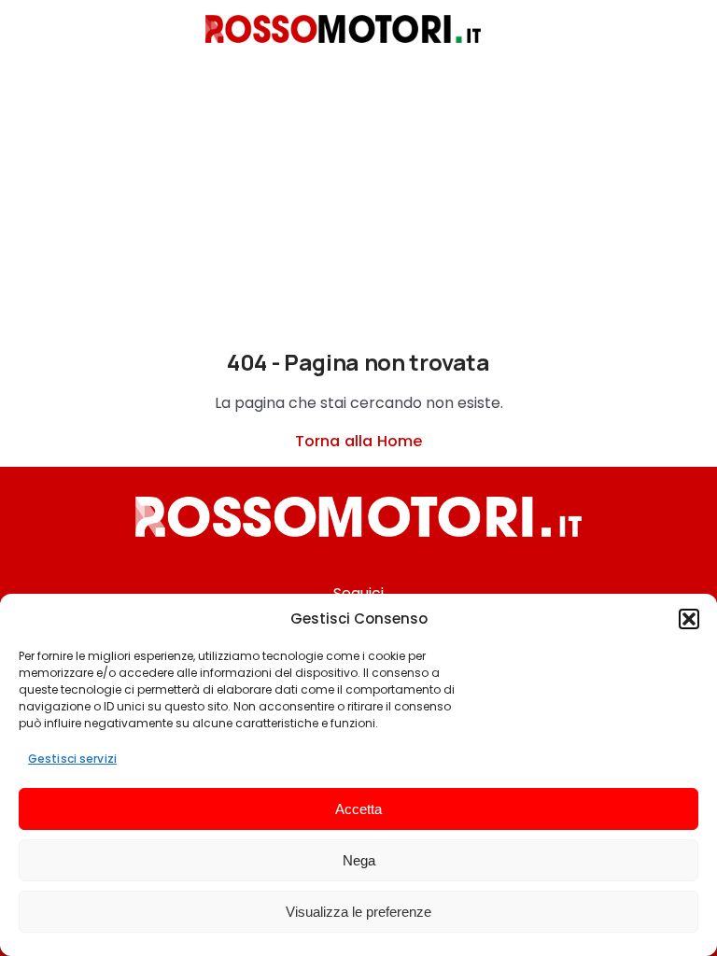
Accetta (358, 809)
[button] (689, 619)
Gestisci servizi (72, 758)
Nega (359, 860)
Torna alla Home (358, 441)
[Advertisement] (358, 210)
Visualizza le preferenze (358, 912)
